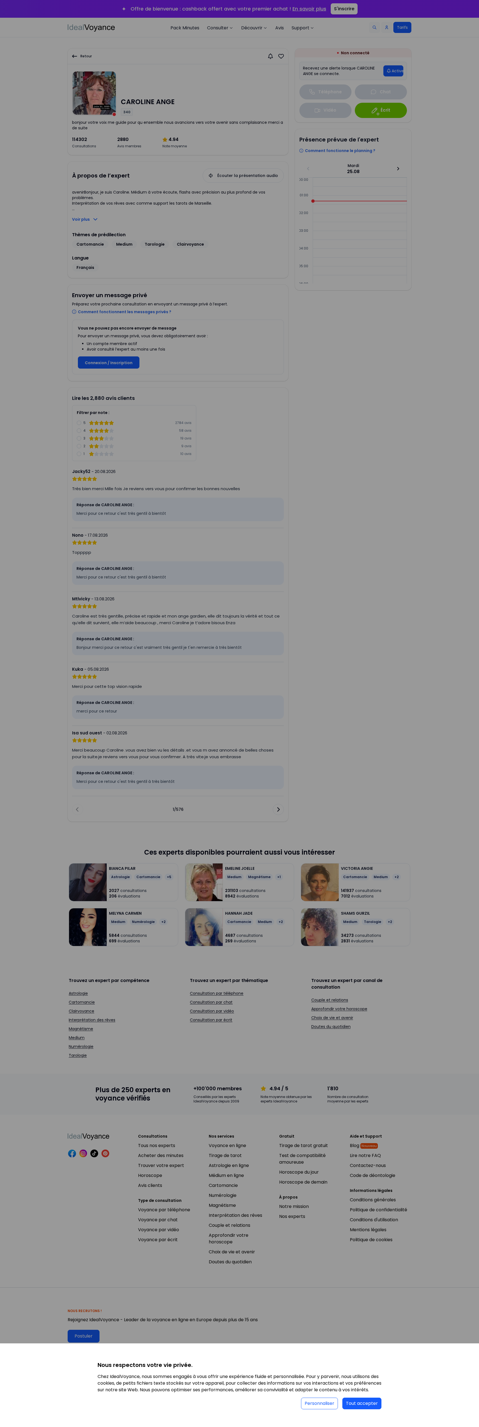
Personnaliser (319, 1403)
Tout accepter (362, 1403)
